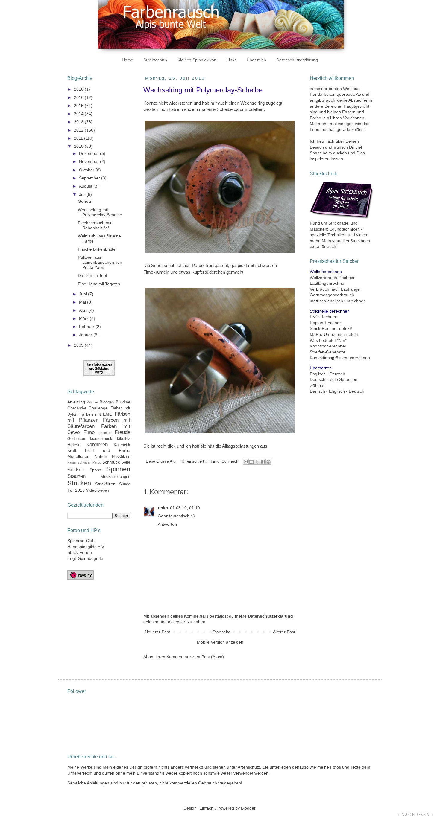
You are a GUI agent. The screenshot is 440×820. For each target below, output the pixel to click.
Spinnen (118, 469)
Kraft (71, 450)
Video (91, 490)
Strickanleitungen (115, 477)
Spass (95, 469)
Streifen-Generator (327, 352)
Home (127, 59)
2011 (79, 138)
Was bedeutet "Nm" (328, 340)
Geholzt (85, 201)
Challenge (98, 408)
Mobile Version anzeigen (220, 642)
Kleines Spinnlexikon (196, 59)
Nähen (101, 456)
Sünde (124, 484)
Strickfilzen (105, 483)
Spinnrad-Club (81, 540)
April (84, 310)
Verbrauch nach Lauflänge (335, 289)
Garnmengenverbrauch (332, 294)
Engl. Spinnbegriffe (85, 558)
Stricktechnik (155, 59)
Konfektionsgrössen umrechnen (340, 357)
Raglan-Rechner (325, 322)
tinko (163, 507)
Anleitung (76, 402)
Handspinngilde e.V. (86, 546)
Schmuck (230, 461)
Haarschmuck (100, 439)
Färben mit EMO (96, 414)
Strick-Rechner (324, 328)
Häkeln (74, 444)
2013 (79, 121)
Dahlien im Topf (92, 275)
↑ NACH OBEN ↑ (415, 815)
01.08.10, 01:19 (185, 507)
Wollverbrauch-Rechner (332, 277)
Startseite (221, 632)
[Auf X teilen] (257, 462)
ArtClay (92, 402)
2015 (79, 105)
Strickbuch (360, 240)
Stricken (79, 483)
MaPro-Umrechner (327, 334)
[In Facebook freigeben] (263, 462)
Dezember (89, 153)
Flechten (105, 433)
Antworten (167, 524)
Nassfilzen (121, 457)
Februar (87, 326)
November (89, 161)
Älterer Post (284, 632)
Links (231, 59)
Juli (83, 194)
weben (103, 490)
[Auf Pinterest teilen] (268, 462)
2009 (79, 345)
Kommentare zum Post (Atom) (195, 656)
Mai (83, 302)
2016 (79, 97)
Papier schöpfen (79, 462)
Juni (83, 294)
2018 (79, 89)
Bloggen (107, 402)
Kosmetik (122, 445)
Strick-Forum (79, 552)
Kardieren (97, 444)
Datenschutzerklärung (297, 59)
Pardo (96, 462)
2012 (79, 130)
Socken (75, 470)
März (84, 318)
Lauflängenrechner (328, 283)
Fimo (215, 461)
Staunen (76, 476)
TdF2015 (76, 490)
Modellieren (78, 456)
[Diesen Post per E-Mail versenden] (246, 462)
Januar (86, 334)
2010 (79, 146)
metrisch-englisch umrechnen (338, 300)
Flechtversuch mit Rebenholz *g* (94, 225)
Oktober (87, 169)
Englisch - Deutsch (327, 373)
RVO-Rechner (323, 316)
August (86, 186)
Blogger (248, 808)
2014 (79, 113)
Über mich (256, 59)
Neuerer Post (157, 632)
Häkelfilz (122, 439)
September (90, 178)
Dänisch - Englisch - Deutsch (337, 391)
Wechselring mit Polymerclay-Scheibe (100, 212)
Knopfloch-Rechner (328, 346)
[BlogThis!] (251, 462)
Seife (125, 462)
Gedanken (76, 439)
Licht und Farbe (107, 450)
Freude (122, 432)
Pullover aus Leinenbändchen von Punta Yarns (100, 262)
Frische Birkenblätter (97, 249)
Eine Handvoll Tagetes (99, 283)
